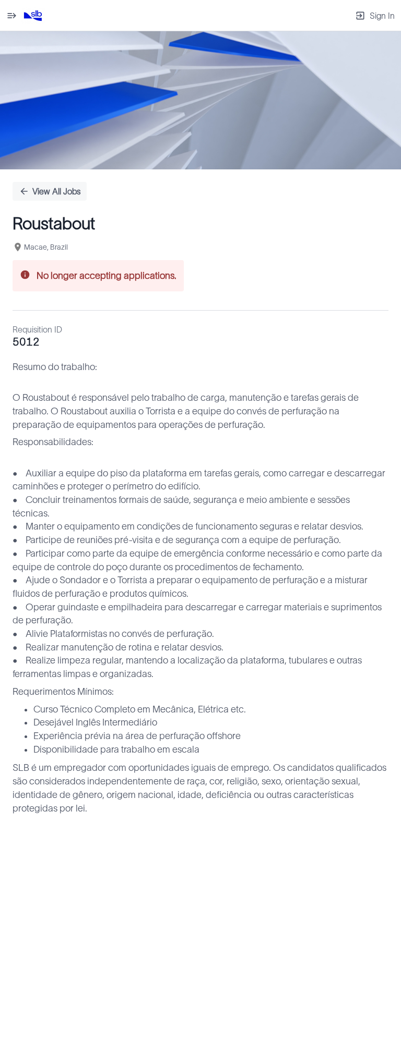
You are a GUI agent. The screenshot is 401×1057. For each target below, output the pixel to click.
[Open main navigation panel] (11, 15)
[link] (33, 15)
